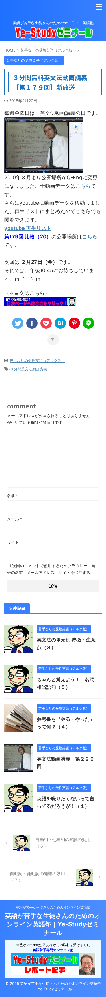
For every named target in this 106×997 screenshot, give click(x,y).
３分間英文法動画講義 (28, 369)
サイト (13, 542)
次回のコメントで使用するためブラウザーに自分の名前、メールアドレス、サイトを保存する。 (51, 569)
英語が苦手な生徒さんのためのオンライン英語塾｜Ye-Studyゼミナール (53, 924)
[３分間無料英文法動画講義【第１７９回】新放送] (60, 323)
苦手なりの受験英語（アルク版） (37, 360)
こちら (83, 186)
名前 (12, 495)
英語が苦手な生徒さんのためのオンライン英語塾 (53, 907)
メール (14, 519)
